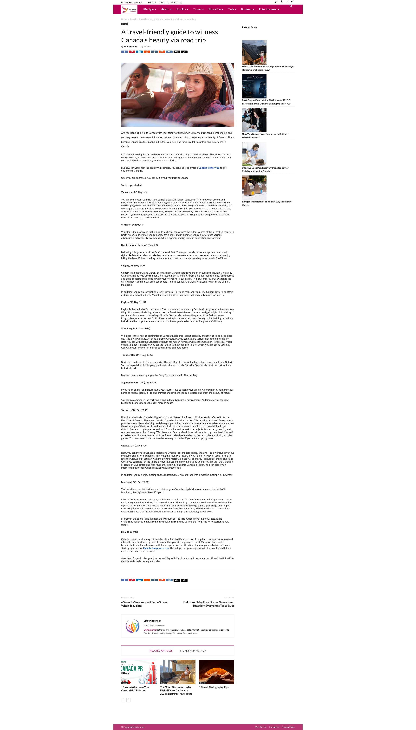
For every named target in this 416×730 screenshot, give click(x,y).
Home (124, 19)
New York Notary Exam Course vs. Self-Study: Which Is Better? (265, 136)
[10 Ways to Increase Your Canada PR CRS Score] (139, 672)
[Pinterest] (281, 2)
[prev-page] (123, 700)
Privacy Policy (288, 727)
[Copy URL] (184, 54)
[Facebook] (124, 54)
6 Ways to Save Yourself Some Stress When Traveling (144, 604)
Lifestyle (148, 9)
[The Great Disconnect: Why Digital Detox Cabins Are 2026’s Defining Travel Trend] (177, 672)
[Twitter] (287, 2)
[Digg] (177, 54)
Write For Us (176, 2)
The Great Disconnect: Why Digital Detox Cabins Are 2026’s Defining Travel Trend (176, 690)
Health (165, 9)
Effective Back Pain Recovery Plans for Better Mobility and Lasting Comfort (265, 169)
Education (214, 9)
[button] (291, 6)
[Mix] (162, 54)
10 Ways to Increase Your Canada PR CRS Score (135, 688)
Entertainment (268, 9)
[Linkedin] (139, 54)
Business (246, 9)
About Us (152, 2)
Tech (231, 9)
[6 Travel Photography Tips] (216, 672)
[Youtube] (292, 2)
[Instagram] (276, 2)
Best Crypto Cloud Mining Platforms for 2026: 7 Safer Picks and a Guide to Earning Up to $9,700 (266, 102)
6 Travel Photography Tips (214, 687)
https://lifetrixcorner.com (154, 625)
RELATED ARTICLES (161, 650)
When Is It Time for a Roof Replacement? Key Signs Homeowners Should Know (268, 68)
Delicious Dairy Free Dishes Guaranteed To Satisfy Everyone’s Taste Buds (208, 604)
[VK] (169, 54)
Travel (197, 9)
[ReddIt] (147, 54)
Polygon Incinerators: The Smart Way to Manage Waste (267, 203)
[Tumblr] (154, 54)
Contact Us (163, 2)
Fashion (181, 9)
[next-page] (128, 700)
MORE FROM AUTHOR (193, 650)
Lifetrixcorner (130, 46)
